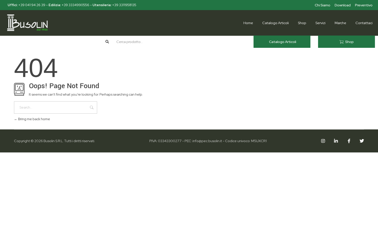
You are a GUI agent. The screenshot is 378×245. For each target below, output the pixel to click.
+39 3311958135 (124, 5)
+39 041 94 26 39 (31, 5)
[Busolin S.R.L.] (27, 22)
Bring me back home (34, 119)
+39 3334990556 (75, 5)
